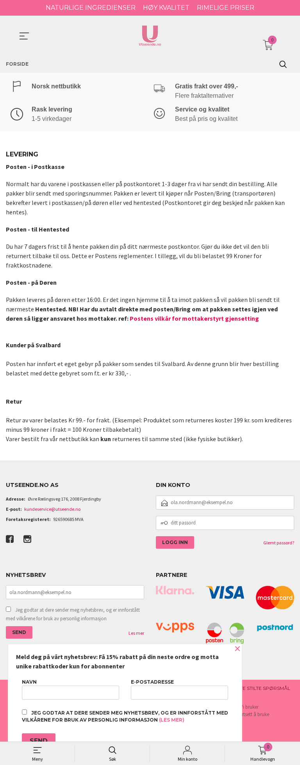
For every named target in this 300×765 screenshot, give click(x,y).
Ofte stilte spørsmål (261, 688)
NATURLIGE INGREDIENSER (91, 7)
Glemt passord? (278, 543)
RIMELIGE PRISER (225, 7)
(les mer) (171, 720)
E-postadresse (152, 682)
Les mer (136, 633)
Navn (29, 682)
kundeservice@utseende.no (52, 509)
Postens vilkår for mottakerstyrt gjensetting (194, 318)
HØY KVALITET (166, 7)
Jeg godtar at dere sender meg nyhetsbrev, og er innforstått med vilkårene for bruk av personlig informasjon (73, 614)
